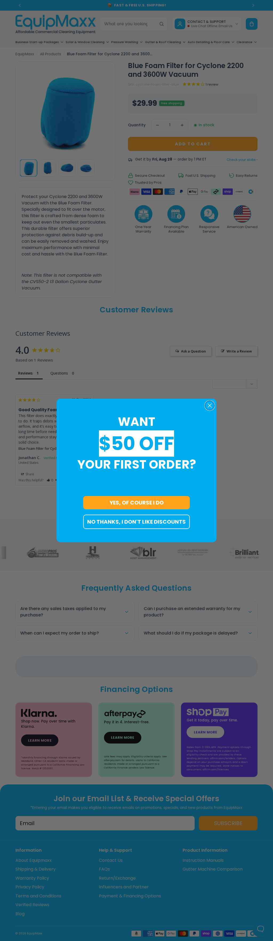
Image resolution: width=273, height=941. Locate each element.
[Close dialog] (209, 405)
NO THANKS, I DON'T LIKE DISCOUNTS (136, 522)
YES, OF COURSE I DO (137, 502)
